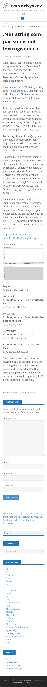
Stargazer (30, 682)
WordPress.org (13, 668)
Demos (9, 593)
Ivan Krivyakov (26, 6)
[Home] (4, 23)
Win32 (9, 639)
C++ (7, 587)
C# (21, 392)
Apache (9, 575)
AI (7, 572)
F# (7, 596)
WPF (8, 642)
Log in (9, 659)
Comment (11, 419)
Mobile (9, 612)
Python (9, 618)
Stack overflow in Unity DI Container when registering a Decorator (22, 520)
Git (7, 599)
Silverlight (11, 624)
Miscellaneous (13, 609)
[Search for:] (23, 533)
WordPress (17, 682)
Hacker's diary (29, 392)
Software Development (17, 627)
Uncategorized (13, 633)
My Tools (10, 615)
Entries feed (12, 662)
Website (9, 485)
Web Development (15, 636)
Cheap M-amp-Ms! (28, 513)
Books (9, 581)
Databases (11, 590)
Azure (9, 578)
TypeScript (11, 630)
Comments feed (13, 665)
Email (9, 474)
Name (9, 462)
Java (8, 606)
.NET (16, 392)
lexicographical (18, 90)
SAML (9, 621)
